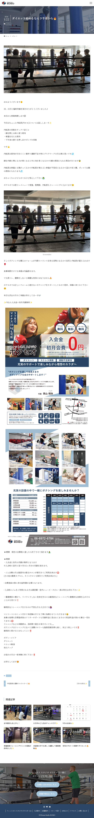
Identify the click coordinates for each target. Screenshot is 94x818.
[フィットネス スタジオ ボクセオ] (8, 3)
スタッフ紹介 (54, 811)
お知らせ (65, 811)
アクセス (73, 811)
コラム (8, 24)
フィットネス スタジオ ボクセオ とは (19, 811)
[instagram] (44, 807)
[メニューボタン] (91, 3)
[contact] (50, 807)
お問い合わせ (82, 811)
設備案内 (45, 811)
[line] (47, 807)
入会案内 (37, 811)
